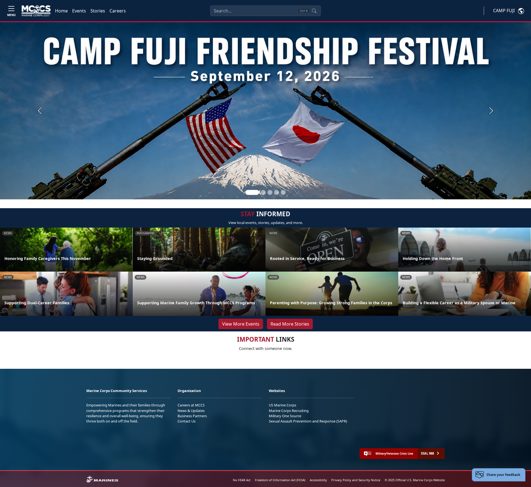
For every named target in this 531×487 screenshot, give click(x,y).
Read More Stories (289, 324)
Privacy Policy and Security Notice (355, 480)
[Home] (36, 11)
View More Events (240, 324)
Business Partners (192, 415)
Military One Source (285, 415)
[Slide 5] (283, 192)
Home (61, 11)
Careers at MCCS (191, 405)
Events (79, 11)
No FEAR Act (242, 480)
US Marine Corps (282, 405)
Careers (118, 11)
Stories (97, 11)
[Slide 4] (276, 192)
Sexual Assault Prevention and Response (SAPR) (308, 421)
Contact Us (187, 421)
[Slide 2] (263, 192)
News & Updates (191, 410)
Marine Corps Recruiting (289, 410)
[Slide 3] (269, 192)
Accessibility (318, 480)
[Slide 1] (252, 192)
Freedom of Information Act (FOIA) (280, 480)
